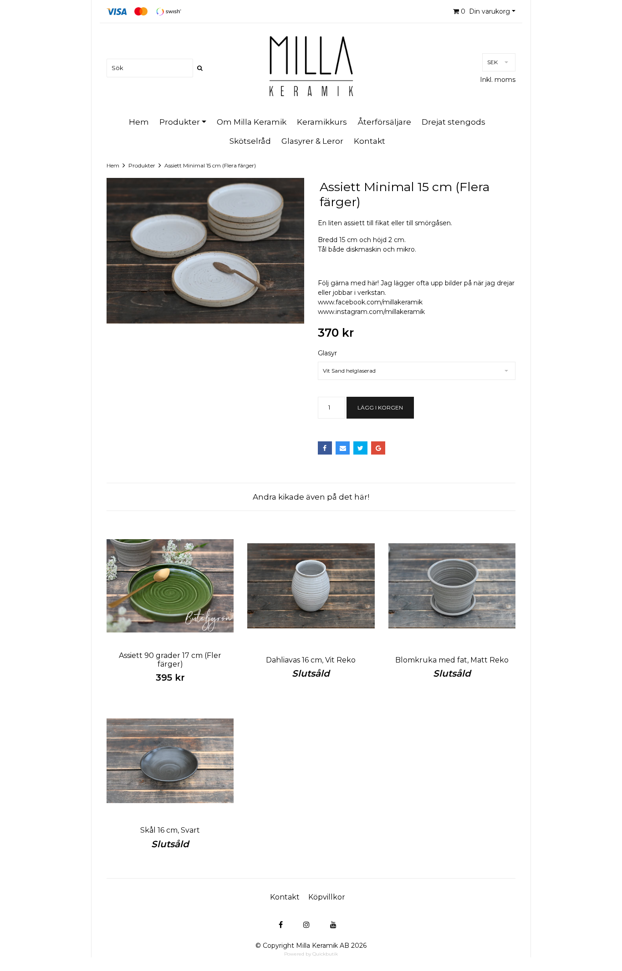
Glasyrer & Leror (312, 141)
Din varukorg (485, 11)
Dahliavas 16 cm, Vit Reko (311, 660)
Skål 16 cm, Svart (170, 830)
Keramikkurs (322, 121)
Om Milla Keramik (251, 121)
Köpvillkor (326, 897)
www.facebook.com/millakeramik (370, 302)
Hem (139, 121)
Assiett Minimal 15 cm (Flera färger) (210, 165)
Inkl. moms (497, 80)
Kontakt (369, 141)
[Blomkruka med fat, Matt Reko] (451, 586)
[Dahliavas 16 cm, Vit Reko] (310, 586)
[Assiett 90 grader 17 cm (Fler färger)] (170, 586)
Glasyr (327, 353)
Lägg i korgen (380, 407)
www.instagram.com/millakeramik (371, 312)
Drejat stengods (453, 121)
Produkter (179, 121)
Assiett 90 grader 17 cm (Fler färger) (170, 659)
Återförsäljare (384, 121)
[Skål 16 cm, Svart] (170, 761)
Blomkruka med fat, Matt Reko (452, 660)
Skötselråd (250, 141)
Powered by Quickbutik (311, 954)
